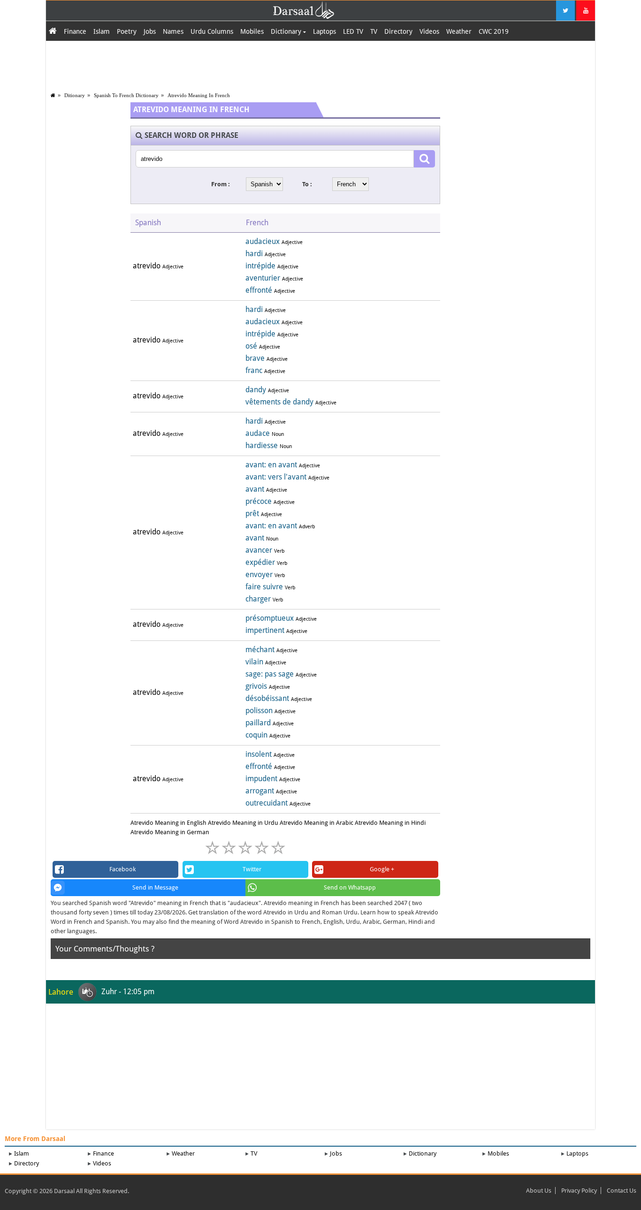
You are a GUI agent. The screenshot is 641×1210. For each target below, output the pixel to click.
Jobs (150, 31)
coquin (256, 735)
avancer (258, 550)
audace (257, 433)
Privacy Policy (579, 1190)
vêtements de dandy (279, 401)
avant (254, 489)
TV (373, 31)
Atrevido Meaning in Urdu (243, 822)
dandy (255, 389)
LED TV (353, 31)
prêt (252, 513)
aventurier (262, 278)
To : (307, 184)
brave (255, 358)
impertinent (264, 630)
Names (173, 31)
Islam (101, 31)
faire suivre (264, 586)
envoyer (259, 574)
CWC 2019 (494, 31)
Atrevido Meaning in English (168, 822)
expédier (260, 562)
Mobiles (252, 31)
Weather (459, 31)
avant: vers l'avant (275, 476)
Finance (75, 31)
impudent (261, 778)
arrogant (259, 790)
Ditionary (74, 95)
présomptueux (269, 618)
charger (258, 598)
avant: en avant (271, 464)
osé (251, 346)
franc (253, 370)
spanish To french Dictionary (126, 95)
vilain (254, 661)
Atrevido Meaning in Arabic (316, 822)
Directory (398, 31)
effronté (258, 290)
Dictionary (287, 31)
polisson (259, 710)
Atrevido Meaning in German (169, 832)
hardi (254, 253)
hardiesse (261, 445)
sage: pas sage (269, 674)
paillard (258, 722)
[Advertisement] (320, 64)
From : (220, 184)
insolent (258, 754)
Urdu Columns (212, 31)
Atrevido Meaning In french (199, 95)
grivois (256, 686)
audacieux (262, 241)
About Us (538, 1190)
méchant (260, 649)
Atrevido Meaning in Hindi (390, 822)
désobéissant (267, 698)
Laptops (324, 31)
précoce (258, 501)
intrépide (260, 265)
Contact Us (621, 1190)
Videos (429, 31)
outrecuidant (266, 803)
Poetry (127, 31)
